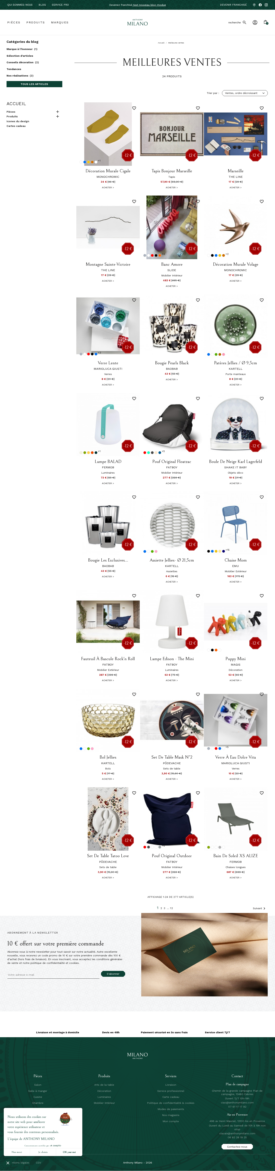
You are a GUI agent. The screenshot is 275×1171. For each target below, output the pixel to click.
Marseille (236, 171)
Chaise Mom (235, 560)
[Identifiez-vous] (255, 22)
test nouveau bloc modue (149, 4)
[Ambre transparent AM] (219, 354)
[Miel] (88, 452)
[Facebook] (260, 4)
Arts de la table (104, 1084)
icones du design (18, 121)
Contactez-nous (237, 1146)
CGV (38, 1162)
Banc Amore (172, 264)
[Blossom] (156, 847)
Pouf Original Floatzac (171, 461)
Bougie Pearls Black (172, 363)
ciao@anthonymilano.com (237, 1102)
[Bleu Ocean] (148, 452)
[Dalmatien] (219, 650)
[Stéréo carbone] (212, 847)
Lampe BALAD (108, 461)
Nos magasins (170, 1115)
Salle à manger (37, 1090)
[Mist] (152, 847)
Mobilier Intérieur (104, 1102)
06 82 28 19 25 (237, 1137)
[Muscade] (81, 452)
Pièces (11, 111)
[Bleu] (84, 162)
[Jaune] (88, 162)
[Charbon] (152, 452)
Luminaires (104, 1096)
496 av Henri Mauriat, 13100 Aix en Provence (237, 1121)
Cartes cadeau (16, 125)
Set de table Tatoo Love (108, 855)
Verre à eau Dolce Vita (235, 757)
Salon (37, 1084)
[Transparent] (212, 354)
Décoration (104, 1090)
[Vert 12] (216, 354)
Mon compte (171, 1121)
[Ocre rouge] (92, 452)
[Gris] (144, 255)
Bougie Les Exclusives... (108, 560)
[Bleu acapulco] (95, 452)
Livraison (170, 1084)
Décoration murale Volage (235, 264)
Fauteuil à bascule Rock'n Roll (108, 658)
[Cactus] (84, 452)
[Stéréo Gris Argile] (223, 847)
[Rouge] (152, 255)
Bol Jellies (108, 757)
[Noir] (156, 255)
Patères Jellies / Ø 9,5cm (235, 363)
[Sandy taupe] (156, 452)
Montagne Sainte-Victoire (108, 264)
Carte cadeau (170, 1096)
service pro (60, 4)
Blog (42, 4)
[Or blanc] (95, 162)
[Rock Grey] (159, 847)
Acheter (108, 187)
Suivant (260, 908)
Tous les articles (34, 84)
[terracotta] (92, 162)
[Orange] (159, 255)
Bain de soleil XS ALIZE (235, 855)
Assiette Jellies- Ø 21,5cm (172, 560)
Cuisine (37, 1096)
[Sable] (219, 551)
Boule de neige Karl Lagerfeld (235, 461)
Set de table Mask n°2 (171, 757)
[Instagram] (266, 4)
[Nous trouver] (254, 4)
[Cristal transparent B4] (148, 551)
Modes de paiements (171, 1109)
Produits (12, 116)
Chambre (37, 1102)
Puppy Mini (235, 658)
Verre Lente (108, 363)
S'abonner (113, 973)
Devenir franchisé (233, 4)
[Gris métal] (219, 847)
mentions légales (18, 1162)
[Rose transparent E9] (156, 551)
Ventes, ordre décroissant (241, 93)
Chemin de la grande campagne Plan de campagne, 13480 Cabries (237, 1092)
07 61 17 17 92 (237, 1106)
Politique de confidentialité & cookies (170, 1102)
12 (171, 908)
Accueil (16, 103)
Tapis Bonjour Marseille (172, 171)
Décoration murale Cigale (108, 171)
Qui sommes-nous (20, 4)
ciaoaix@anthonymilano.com (237, 1133)
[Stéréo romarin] (216, 847)
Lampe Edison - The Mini (172, 658)
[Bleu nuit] (223, 551)
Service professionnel (170, 1090)
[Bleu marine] (159, 452)
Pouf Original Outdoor (172, 855)
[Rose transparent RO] (223, 354)
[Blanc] (81, 162)
